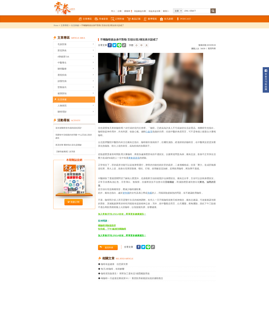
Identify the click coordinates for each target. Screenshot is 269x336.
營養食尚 (62, 87)
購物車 (128, 11)
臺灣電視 (152, 19)
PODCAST (185, 19)
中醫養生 (62, 62)
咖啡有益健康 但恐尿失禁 (114, 264)
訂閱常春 (119, 19)
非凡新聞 (168, 19)
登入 (113, 11)
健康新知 (62, 93)
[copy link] (124, 45)
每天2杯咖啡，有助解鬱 (112, 269)
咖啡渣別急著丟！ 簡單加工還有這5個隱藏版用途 (125, 273)
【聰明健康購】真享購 (65, 151)
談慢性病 (62, 81)
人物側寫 (62, 105)
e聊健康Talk (63, 56)
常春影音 (103, 19)
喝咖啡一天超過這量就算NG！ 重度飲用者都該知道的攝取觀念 (132, 278)
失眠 (149, 192)
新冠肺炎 (62, 50)
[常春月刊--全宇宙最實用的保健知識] (64, 8)
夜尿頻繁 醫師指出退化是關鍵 (68, 145)
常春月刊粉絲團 (266, 81)
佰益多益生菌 (154, 11)
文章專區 (87, 19)
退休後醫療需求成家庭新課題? (68, 128)
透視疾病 (62, 75)
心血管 (149, 131)
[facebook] (110, 45)
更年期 (126, 192)
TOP (260, 325)
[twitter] (114, 45)
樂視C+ (166, 11)
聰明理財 (62, 112)
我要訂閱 (74, 202)
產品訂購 (136, 19)
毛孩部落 (62, 44)
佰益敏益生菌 (140, 11)
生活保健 (75, 25)
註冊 (120, 11)
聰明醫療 (62, 69)
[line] (119, 45)
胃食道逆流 (134, 157)
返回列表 (212, 48)
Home (56, 25)
